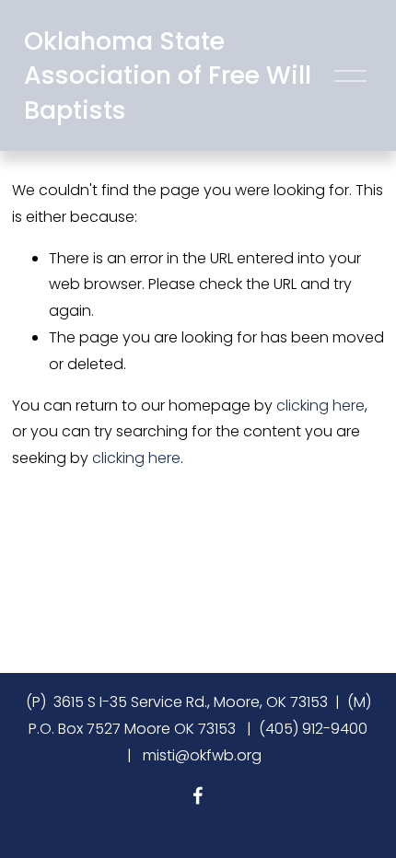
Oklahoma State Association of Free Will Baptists (167, 75)
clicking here (320, 405)
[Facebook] (198, 795)
